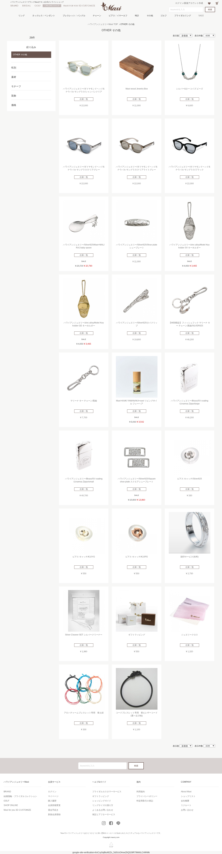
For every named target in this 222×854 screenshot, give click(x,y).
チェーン (97, 15)
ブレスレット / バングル (74, 15)
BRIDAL (26, 5)
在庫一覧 (84, 99)
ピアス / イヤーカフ (118, 15)
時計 (137, 15)
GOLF (38, 5)
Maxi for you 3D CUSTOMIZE (79, 5)
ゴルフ (163, 15)
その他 (150, 15)
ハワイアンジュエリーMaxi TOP (103, 24)
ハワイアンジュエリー (75, 833)
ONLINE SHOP (51, 5)
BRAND (14, 5)
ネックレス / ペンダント (43, 15)
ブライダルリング (182, 15)
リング (21, 15)
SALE (201, 15)
